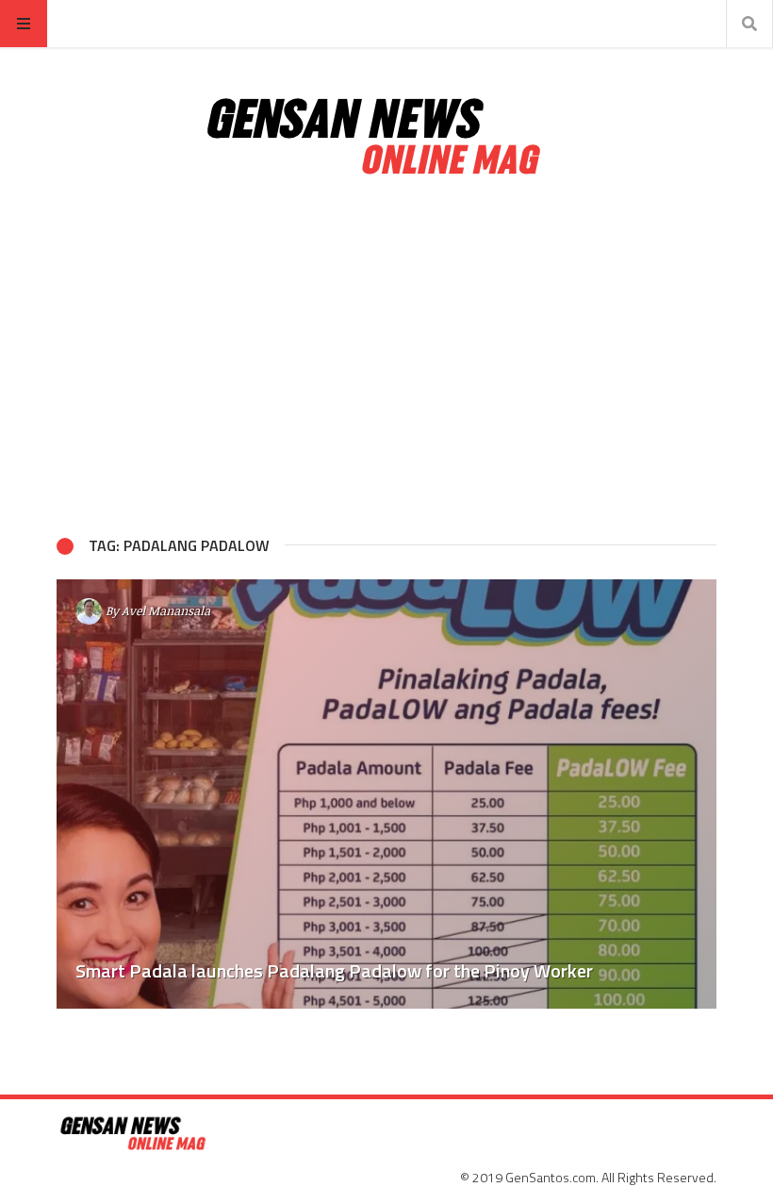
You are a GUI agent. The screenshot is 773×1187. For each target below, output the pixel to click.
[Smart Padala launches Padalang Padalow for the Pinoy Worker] (386, 794)
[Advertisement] (386, 357)
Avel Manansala (166, 610)
